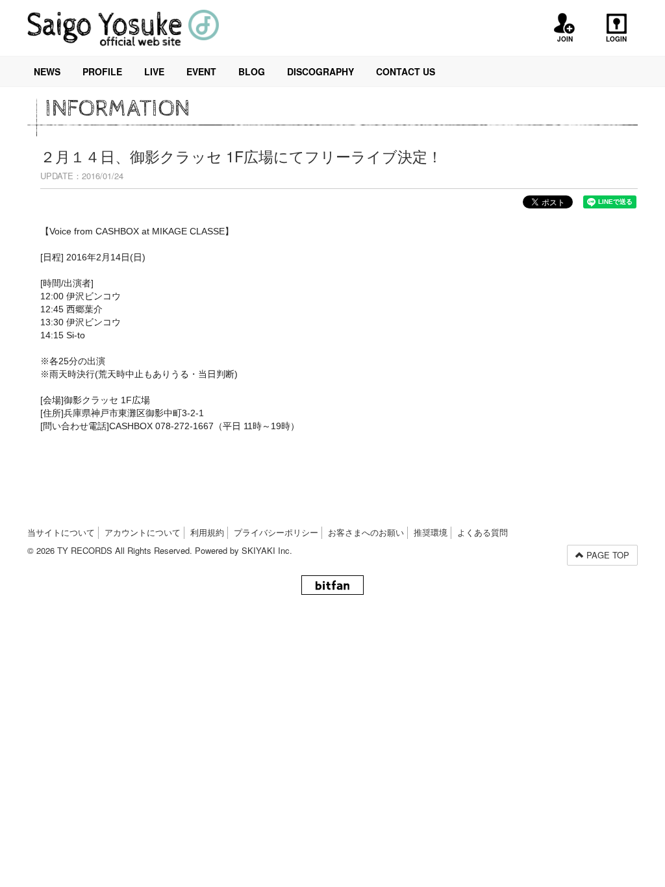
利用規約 (207, 532)
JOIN (565, 39)
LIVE (154, 71)
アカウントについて (143, 532)
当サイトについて (61, 532)
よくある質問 (482, 532)
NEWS (47, 71)
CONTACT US (405, 71)
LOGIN (616, 39)
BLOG (251, 71)
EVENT (201, 71)
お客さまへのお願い (366, 532)
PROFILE (102, 71)
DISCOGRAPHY (320, 71)
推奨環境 (430, 532)
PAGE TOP (606, 555)
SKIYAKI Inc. (267, 550)
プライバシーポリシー (276, 532)
